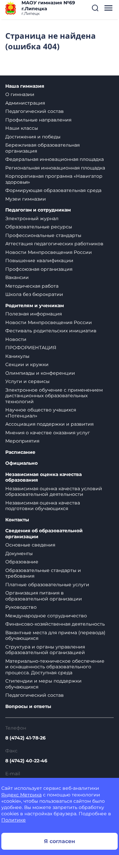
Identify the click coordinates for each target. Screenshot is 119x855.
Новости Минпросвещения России (48, 252)
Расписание (20, 452)
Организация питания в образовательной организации (43, 596)
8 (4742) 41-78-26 (25, 738)
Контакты (17, 520)
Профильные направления (38, 120)
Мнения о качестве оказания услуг (47, 433)
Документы (19, 553)
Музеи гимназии (25, 199)
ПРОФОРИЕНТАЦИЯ (30, 348)
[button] (95, 8)
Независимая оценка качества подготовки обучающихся (42, 506)
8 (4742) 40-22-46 (26, 761)
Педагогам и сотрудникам (38, 210)
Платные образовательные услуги (47, 585)
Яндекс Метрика (21, 795)
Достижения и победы (32, 137)
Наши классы (21, 128)
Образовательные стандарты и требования (43, 573)
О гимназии (19, 94)
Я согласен (59, 841)
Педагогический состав (34, 111)
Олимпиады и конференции (40, 373)
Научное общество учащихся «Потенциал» (40, 413)
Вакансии (17, 277)
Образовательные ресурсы (38, 227)
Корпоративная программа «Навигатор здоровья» (53, 179)
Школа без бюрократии (34, 294)
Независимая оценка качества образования (43, 477)
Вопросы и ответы (28, 706)
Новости (15, 339)
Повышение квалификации (39, 260)
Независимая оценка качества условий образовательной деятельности (53, 492)
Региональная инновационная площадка (55, 168)
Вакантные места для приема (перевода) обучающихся (55, 635)
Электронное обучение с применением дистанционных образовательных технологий (54, 395)
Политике (13, 820)
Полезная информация (33, 314)
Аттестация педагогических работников (54, 244)
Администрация (25, 103)
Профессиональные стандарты (43, 235)
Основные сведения (30, 545)
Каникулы (17, 356)
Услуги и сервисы (27, 381)
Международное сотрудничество (46, 616)
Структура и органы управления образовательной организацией (45, 650)
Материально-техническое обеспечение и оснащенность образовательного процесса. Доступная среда (54, 667)
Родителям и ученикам (34, 306)
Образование (21, 562)
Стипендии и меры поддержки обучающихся (43, 684)
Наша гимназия (24, 86)
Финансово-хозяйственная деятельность (55, 624)
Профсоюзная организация (38, 269)
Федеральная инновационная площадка (54, 159)
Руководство (21, 607)
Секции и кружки (27, 364)
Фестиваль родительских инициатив (51, 331)
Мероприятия (22, 441)
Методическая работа (32, 286)
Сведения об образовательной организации (44, 534)
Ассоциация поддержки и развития (49, 424)
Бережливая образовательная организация (42, 148)
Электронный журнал (32, 218)
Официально (21, 463)
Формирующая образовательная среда (53, 190)
